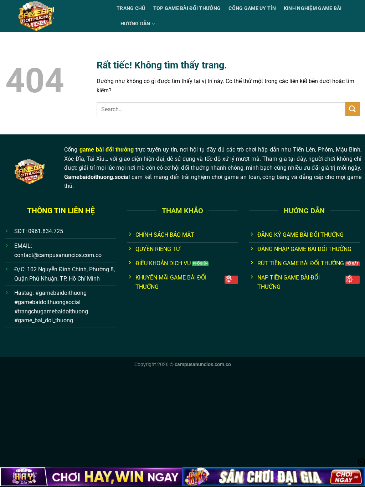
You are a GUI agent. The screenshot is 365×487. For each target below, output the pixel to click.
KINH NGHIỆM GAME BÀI (313, 8)
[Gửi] (352, 109)
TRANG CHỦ (131, 8)
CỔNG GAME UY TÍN (252, 8)
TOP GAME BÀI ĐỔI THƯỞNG (187, 8)
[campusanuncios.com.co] (55, 16)
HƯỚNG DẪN (135, 24)
